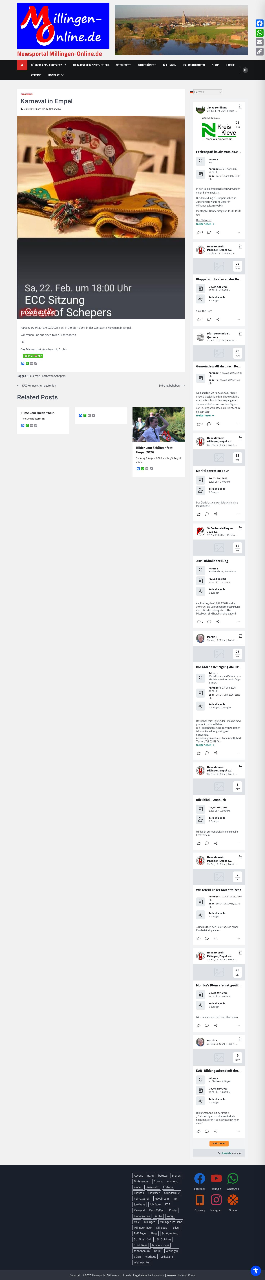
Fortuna (168, 1187)
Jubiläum (155, 1204)
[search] (245, 70)
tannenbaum (142, 1251)
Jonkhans (139, 1204)
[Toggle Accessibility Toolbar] (255, 1270)
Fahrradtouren (194, 65)
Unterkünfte (147, 65)
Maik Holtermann (32, 108)
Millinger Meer (143, 1227)
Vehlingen (172, 1251)
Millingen (169, 65)
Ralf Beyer (140, 1233)
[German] (191, 92)
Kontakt (53, 75)
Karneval (47, 376)
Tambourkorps (160, 1245)
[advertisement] (181, 30)
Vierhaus (150, 1256)
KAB (167, 1204)
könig (170, 1216)
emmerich (173, 1181)
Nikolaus (161, 1227)
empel (37, 376)
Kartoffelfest (157, 1210)
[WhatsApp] (259, 32)
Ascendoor (158, 1275)
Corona (158, 1181)
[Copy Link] (259, 51)
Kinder (173, 1210)
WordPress (188, 1275)
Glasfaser (154, 1193)
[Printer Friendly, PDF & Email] (33, 356)
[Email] (259, 42)
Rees (154, 1233)
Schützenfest (170, 1233)
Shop (215, 65)
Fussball (139, 1193)
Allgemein (27, 94)
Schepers (59, 376)
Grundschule (172, 1193)
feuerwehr (152, 1187)
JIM (175, 1198)
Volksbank (167, 1256)
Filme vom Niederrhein (38, 413)
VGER (137, 1256)
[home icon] (22, 65)
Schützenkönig (143, 1239)
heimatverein (142, 1198)
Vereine (36, 75)
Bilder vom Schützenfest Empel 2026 (154, 449)
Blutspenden (141, 1181)
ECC (29, 376)
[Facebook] (259, 23)
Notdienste (123, 65)
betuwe (162, 1175)
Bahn (150, 1175)
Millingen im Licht (171, 1222)
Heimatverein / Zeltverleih (91, 65)
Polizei (175, 1227)
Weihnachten (142, 1262)
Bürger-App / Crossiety (46, 65)
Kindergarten (142, 1216)
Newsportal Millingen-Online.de (59, 53)
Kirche (230, 65)
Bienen (176, 1175)
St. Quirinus (164, 1239)
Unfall (157, 1251)
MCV (137, 1222)
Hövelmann (162, 1198)
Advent (138, 1175)
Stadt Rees (140, 1245)
